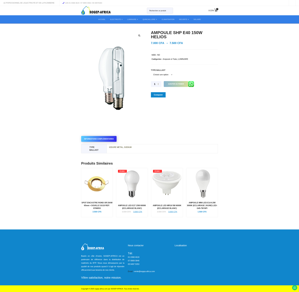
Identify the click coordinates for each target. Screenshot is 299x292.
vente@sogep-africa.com (144, 271)
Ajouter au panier (176, 84)
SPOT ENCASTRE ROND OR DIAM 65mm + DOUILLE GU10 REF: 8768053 (97, 205)
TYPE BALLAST (158, 70)
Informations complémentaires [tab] (99, 139)
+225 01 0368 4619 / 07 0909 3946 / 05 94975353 (83, 3)
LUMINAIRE (183, 59)
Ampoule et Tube (170, 59)
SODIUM (128, 147)
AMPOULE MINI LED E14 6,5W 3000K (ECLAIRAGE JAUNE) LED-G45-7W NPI (202, 205)
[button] (139, 35)
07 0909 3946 (133, 261)
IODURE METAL (116, 147)
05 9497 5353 (133, 264)
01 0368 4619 (133, 257)
